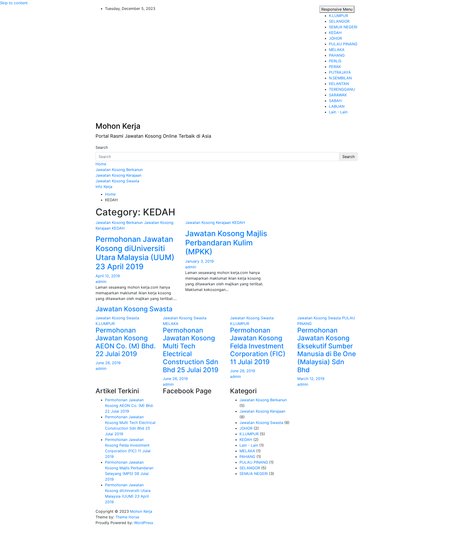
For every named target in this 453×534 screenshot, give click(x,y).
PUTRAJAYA (340, 72)
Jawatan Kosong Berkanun (119, 169)
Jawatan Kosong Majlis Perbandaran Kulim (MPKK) (226, 242)
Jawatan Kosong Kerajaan (118, 175)
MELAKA (336, 49)
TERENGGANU (342, 89)
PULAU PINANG (343, 44)
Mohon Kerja (118, 126)
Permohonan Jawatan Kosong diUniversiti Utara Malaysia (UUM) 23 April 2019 (135, 253)
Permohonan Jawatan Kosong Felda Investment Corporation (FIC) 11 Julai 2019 (257, 346)
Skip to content (14, 2)
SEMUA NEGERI (343, 27)
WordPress (143, 522)
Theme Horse (127, 517)
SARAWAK (338, 95)
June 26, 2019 (108, 362)
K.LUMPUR (338, 15)
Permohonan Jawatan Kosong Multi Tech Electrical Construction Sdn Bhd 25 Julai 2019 (190, 350)
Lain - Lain (338, 112)
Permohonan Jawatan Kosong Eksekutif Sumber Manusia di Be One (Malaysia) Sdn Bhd (326, 350)
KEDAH (335, 32)
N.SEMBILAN (340, 78)
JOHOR (335, 38)
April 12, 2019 (108, 275)
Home (101, 164)
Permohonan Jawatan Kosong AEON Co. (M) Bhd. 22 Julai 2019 (126, 342)
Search (102, 147)
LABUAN (336, 106)
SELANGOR (339, 21)
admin (101, 281)
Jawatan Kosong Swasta (117, 181)
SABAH (335, 100)
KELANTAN (339, 83)
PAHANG (337, 55)
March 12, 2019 (310, 378)
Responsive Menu (336, 9)
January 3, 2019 (199, 261)
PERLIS (335, 61)
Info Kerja (104, 186)
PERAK (335, 66)
